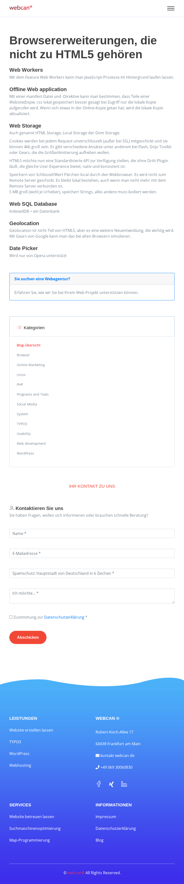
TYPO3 (22, 424)
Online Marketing (31, 365)
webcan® (76, 872)
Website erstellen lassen (31, 730)
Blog (100, 840)
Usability (24, 433)
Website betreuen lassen (31, 816)
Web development (31, 443)
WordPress (25, 453)
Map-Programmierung (29, 840)
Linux (21, 374)
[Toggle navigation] (171, 8)
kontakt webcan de (116, 755)
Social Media (27, 404)
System (22, 414)
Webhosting (20, 765)
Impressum (106, 816)
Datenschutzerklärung (64, 617)
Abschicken (28, 637)
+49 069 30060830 (115, 767)
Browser (23, 355)
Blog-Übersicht (28, 345)
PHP (20, 384)
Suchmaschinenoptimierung (35, 828)
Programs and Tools (33, 394)
